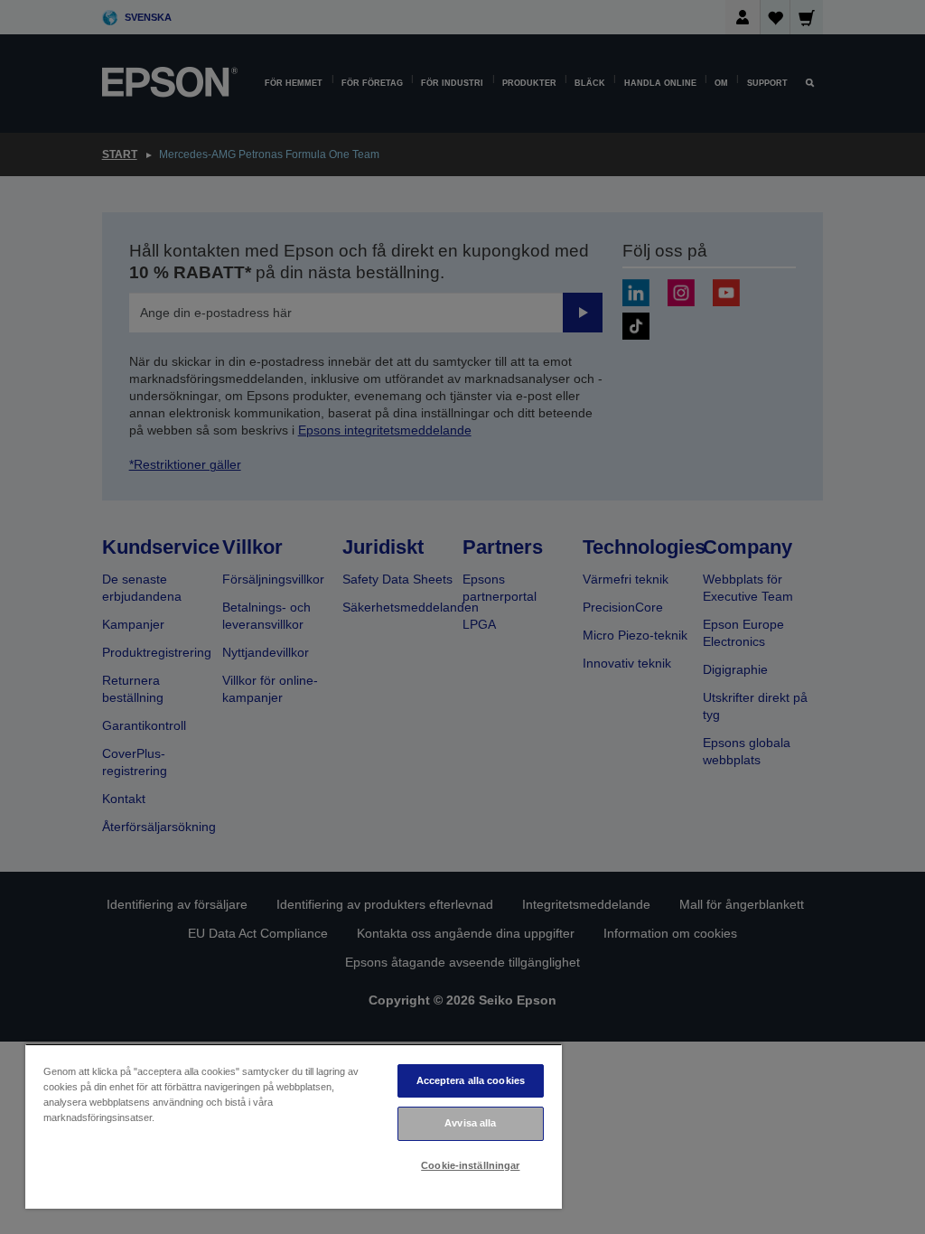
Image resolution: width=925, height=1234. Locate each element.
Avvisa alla (470, 1122)
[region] (293, 1126)
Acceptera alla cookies (471, 1080)
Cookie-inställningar (470, 1165)
